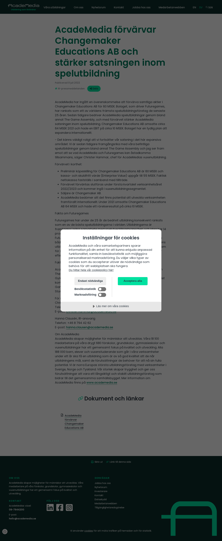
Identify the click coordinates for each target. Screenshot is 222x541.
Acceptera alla (133, 280)
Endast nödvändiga (90, 280)
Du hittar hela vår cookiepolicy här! (91, 270)
